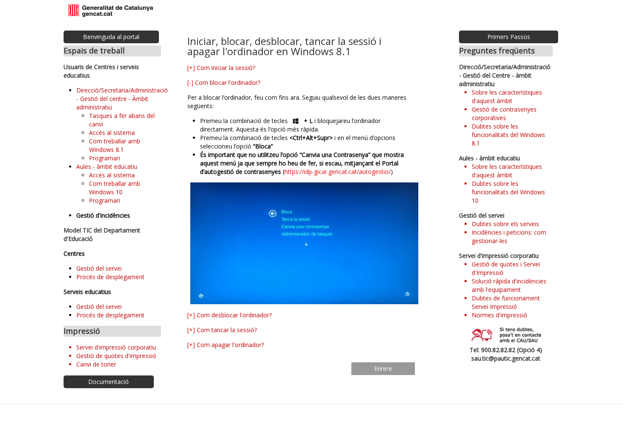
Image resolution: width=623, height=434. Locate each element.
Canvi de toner (96, 364)
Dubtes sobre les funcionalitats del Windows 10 (508, 191)
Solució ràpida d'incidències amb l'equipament (509, 285)
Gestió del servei (99, 268)
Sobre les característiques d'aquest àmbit (507, 96)
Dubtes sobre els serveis (505, 224)
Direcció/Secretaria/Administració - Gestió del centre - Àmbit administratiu (122, 98)
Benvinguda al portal (111, 37)
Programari (104, 158)
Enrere (383, 368)
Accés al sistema (112, 133)
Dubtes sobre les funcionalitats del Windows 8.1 (508, 134)
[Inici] (111, 11)
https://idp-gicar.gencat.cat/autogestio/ (337, 172)
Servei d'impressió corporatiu (116, 347)
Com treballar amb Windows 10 (114, 187)
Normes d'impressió (499, 315)
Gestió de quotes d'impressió (116, 356)
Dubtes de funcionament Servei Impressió (506, 302)
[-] (190, 82)
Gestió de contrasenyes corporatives (504, 113)
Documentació (108, 382)
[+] (191, 68)
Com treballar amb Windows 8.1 (114, 145)
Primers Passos (508, 37)
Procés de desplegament (110, 277)
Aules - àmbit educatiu (106, 166)
